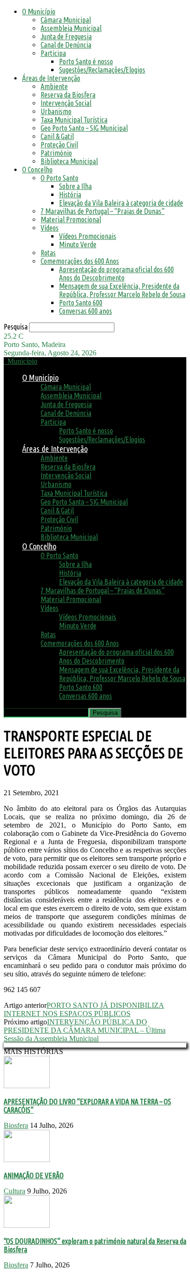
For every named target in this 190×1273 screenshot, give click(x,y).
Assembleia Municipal (71, 28)
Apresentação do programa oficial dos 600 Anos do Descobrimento (116, 273)
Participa (53, 53)
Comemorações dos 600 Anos (80, 261)
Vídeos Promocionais (87, 236)
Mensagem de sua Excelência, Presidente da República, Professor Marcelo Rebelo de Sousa (122, 290)
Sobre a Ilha (75, 186)
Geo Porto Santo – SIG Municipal (84, 128)
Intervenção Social (66, 103)
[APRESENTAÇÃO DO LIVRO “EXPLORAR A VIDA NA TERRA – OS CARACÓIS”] (27, 1086)
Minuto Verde (77, 244)
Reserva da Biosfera (68, 95)
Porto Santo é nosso (86, 61)
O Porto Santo (59, 178)
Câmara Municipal (66, 20)
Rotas (48, 253)
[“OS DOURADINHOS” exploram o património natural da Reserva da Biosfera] (27, 1225)
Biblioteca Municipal (69, 161)
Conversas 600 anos (85, 311)
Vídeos (50, 228)
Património (56, 153)
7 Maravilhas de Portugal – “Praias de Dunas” (103, 211)
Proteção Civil (59, 144)
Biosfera (16, 1125)
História (70, 194)
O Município (38, 11)
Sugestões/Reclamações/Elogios (102, 70)
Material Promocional (71, 219)
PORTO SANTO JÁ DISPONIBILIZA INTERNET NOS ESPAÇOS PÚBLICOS (84, 1009)
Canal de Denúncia (66, 45)
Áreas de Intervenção (51, 78)
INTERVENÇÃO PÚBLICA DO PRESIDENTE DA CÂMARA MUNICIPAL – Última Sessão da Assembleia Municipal (85, 1030)
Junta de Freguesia (66, 36)
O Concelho (37, 169)
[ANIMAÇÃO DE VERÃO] (27, 1159)
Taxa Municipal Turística (74, 120)
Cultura (14, 1191)
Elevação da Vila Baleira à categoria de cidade (121, 203)
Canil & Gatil (57, 136)
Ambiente (54, 86)
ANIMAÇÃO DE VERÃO (34, 1175)
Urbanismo (56, 111)
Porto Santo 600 (80, 302)
